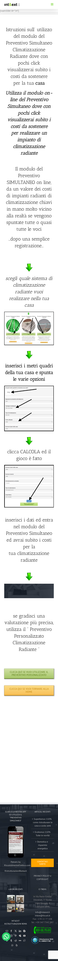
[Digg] (24, 940)
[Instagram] (11, 936)
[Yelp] (16, 945)
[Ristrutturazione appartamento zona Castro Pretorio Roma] (20, 899)
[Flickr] (20, 940)
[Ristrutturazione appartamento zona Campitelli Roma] (11, 899)
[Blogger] (24, 931)
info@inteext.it (42, 912)
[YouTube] (24, 936)
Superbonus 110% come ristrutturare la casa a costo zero (42, 822)
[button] (6, 936)
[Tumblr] (11, 940)
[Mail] (7, 931)
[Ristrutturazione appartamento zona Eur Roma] (11, 908)
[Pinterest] (15, 936)
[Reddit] (15, 940)
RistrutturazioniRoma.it (16, 870)
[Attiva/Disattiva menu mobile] (52, 4)
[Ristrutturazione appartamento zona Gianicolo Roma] (20, 908)
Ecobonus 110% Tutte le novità (42, 834)
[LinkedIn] (20, 931)
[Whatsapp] (12, 945)
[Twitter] (15, 931)
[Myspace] (20, 936)
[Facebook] (11, 931)
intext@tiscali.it (42, 915)
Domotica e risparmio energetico (42, 845)
